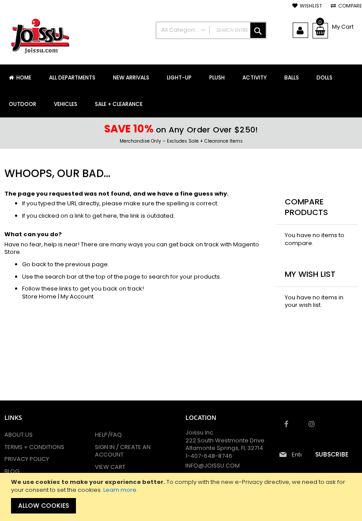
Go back (34, 264)
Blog (11, 471)
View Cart (110, 467)
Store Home (39, 296)
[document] (182, 497)
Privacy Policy (26, 459)
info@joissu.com (212, 465)
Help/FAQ (108, 434)
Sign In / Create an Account (123, 451)
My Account (77, 296)
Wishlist (311, 6)
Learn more (119, 490)
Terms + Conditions (34, 447)
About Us (18, 434)
